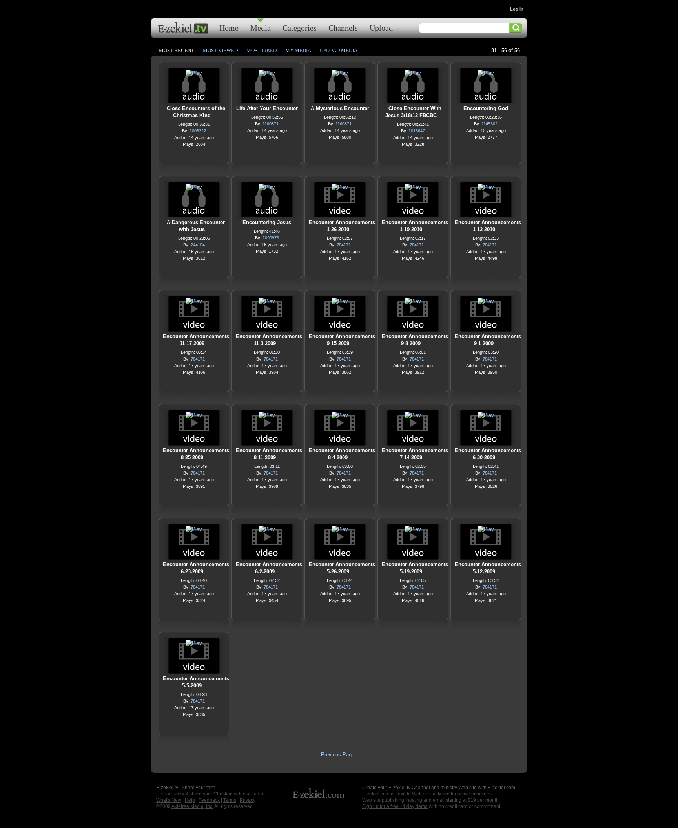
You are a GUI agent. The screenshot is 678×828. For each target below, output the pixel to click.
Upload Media (338, 50)
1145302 (489, 123)
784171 (344, 245)
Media (260, 28)
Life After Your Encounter (267, 108)
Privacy (247, 800)
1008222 (198, 131)
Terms (229, 800)
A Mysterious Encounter (340, 108)
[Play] (194, 75)
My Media (298, 50)
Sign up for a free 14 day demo (395, 806)
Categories (299, 28)
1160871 (270, 123)
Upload (381, 28)
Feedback (209, 800)
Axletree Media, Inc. (192, 806)
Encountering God (485, 108)
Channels (343, 28)
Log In (516, 9)
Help (190, 800)
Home (229, 28)
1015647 (416, 131)
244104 (198, 245)
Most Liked (261, 50)
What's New (168, 800)
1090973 (270, 238)
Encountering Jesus (266, 222)
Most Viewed (220, 50)
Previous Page (337, 754)
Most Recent (176, 50)
